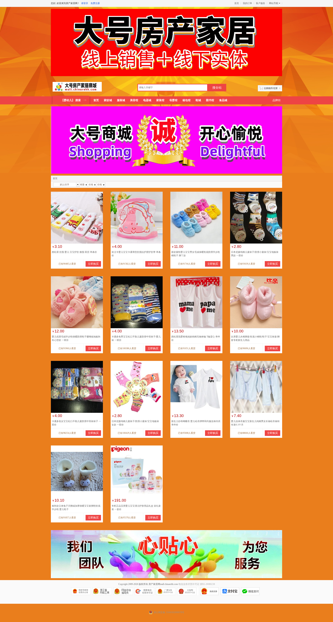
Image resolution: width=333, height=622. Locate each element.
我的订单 (247, 3)
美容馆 (134, 100)
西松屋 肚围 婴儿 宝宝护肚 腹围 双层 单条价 (74, 252)
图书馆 (210, 100)
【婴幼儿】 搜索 (71, 100)
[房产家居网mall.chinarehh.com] (77, 88)
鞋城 (198, 100)
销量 (82, 184)
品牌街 (276, 100)
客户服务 (260, 3)
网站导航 (273, 3)
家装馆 (160, 100)
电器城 (147, 100)
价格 (91, 184)
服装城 (121, 100)
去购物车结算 (271, 88)
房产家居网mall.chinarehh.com (163, 584)
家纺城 (108, 100)
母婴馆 (173, 100)
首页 (236, 3)
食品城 (223, 100)
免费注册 (95, 3)
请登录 (84, 3)
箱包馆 (186, 100)
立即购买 (93, 263)
